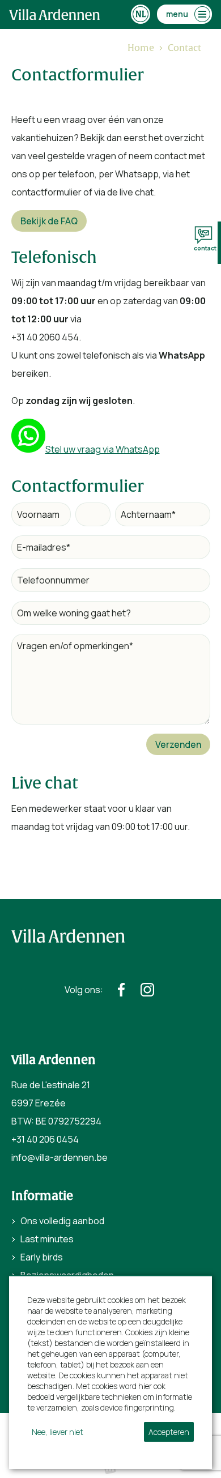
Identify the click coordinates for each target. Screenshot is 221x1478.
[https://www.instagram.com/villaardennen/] (147, 990)
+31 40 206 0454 (45, 1139)
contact (205, 248)
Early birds (41, 1257)
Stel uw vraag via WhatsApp (102, 449)
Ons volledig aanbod (62, 1221)
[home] (54, 14)
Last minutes (47, 1239)
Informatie (42, 1196)
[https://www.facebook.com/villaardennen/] (121, 990)
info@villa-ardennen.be (59, 1157)
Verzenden (178, 744)
